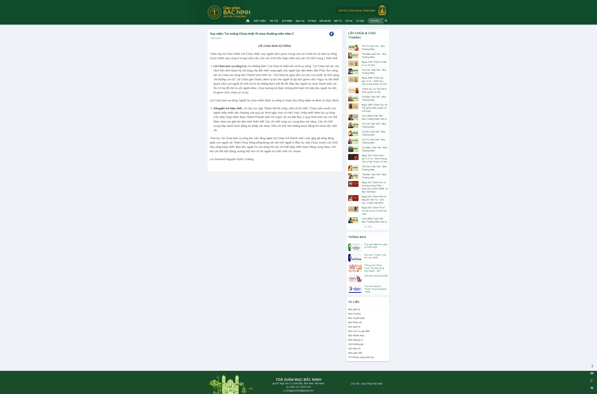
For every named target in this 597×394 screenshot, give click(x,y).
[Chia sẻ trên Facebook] (331, 34)
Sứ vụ (348, 20)
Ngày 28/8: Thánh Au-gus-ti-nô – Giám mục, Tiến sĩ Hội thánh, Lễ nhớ (374, 80)
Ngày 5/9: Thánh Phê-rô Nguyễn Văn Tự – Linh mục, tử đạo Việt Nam (374, 199)
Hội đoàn (325, 20)
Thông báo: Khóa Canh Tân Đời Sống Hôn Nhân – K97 (374, 268)
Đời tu (338, 20)
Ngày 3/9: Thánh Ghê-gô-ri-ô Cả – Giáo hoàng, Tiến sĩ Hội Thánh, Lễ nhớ (374, 158)
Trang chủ (248, 21)
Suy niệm (287, 20)
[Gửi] (386, 21)
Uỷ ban (312, 20)
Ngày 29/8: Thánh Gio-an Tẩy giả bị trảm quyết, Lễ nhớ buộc (374, 107)
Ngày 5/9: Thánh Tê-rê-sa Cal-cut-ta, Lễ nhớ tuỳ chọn (374, 210)
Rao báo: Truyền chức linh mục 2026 (375, 256)
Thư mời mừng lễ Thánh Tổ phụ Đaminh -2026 (375, 289)
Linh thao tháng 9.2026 (376, 275)
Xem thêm (368, 227)
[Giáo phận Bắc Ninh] (229, 12)
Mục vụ (300, 20)
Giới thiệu (260, 20)
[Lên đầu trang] (592, 387)
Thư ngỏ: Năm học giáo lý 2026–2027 (376, 246)
